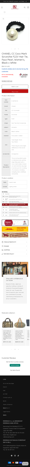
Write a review (15, 365)
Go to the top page (8, 383)
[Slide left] (11, 49)
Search (5, 387)
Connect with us (7, 397)
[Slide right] (18, 49)
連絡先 (4, 415)
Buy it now (15, 91)
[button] (2, 7)
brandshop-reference (13, 465)
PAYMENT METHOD (7, 81)
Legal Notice (6, 411)
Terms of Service (7, 404)
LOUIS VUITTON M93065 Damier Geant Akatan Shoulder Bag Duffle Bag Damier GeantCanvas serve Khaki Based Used (19, 335)
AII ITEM (5, 394)
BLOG (4, 401)
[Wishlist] (4, 12)
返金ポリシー (6, 408)
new (4, 390)
